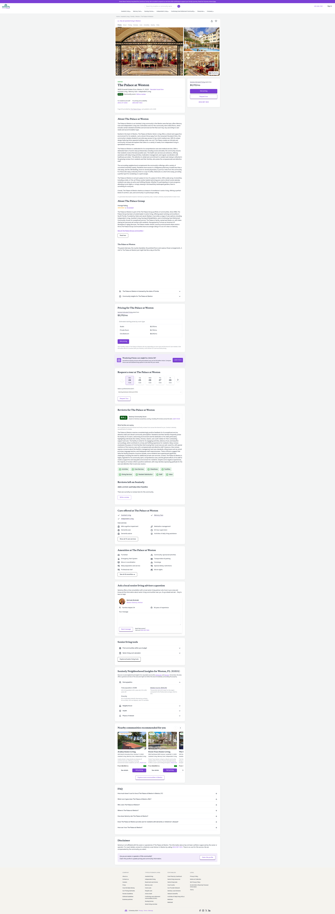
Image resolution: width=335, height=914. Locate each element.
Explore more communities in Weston (150, 777)
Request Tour (124, 398)
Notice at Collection (195, 879)
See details (124, 770)
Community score (130, 94)
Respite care (148, 890)
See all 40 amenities (126, 574)
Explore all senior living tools (129, 659)
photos (120, 25)
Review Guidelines (127, 893)
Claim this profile (207, 857)
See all (130, 21)
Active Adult (148, 893)
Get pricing (123, 341)
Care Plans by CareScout (175, 876)
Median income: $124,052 (158, 688)
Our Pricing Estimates (128, 890)
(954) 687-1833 (137, 103)
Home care (148, 888)
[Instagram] (203, 910)
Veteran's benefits (173, 893)
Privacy (141, 910)
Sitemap (150, 910)
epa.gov (167, 675)
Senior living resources (174, 879)
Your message (123, 612)
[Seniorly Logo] (6, 6)
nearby (153, 25)
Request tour (203, 96)
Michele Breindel (133, 600)
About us (125, 876)
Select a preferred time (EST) (126, 388)
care (140, 25)
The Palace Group (136, 109)
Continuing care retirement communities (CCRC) (152, 897)
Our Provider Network (174, 888)
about (124, 25)
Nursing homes (149, 901)
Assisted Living (126, 515)
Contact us (125, 879)
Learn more (178, 360)
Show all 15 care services (128, 539)
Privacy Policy (194, 876)
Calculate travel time (156, 89)
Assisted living (149, 876)
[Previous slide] (122, 380)
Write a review (124, 497)
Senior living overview (151, 904)
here (214, 1)
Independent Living (127, 518)
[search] (179, 6)
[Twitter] (206, 910)
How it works (171, 885)
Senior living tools (172, 882)
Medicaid (170, 902)
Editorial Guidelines (127, 896)
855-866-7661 (318, 6)
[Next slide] (178, 380)
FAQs (157, 25)
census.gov (158, 675)
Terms (192, 889)
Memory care (148, 885)
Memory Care (158, 515)
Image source (120, 28)
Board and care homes (151, 882)
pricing (130, 25)
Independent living (150, 879)
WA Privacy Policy (195, 882)
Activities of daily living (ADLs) (176, 896)
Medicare (170, 899)
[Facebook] (200, 910)
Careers (124, 882)
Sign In (329, 6)
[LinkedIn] (209, 910)
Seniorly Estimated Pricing (125, 312)
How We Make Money (128, 888)
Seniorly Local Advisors (174, 890)
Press (124, 885)
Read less (123, 235)
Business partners (127, 899)
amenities (146, 25)
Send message (126, 629)
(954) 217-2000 (122, 103)
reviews (135, 25)
